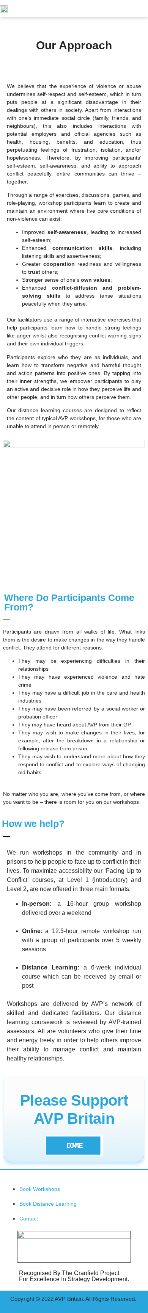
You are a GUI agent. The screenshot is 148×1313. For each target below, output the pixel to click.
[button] (133, 8)
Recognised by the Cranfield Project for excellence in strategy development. (74, 1276)
